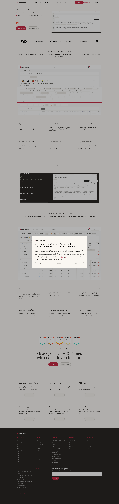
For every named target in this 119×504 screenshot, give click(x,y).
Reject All (42, 263)
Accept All (76, 263)
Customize (59, 263)
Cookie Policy (61, 257)
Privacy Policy (68, 257)
